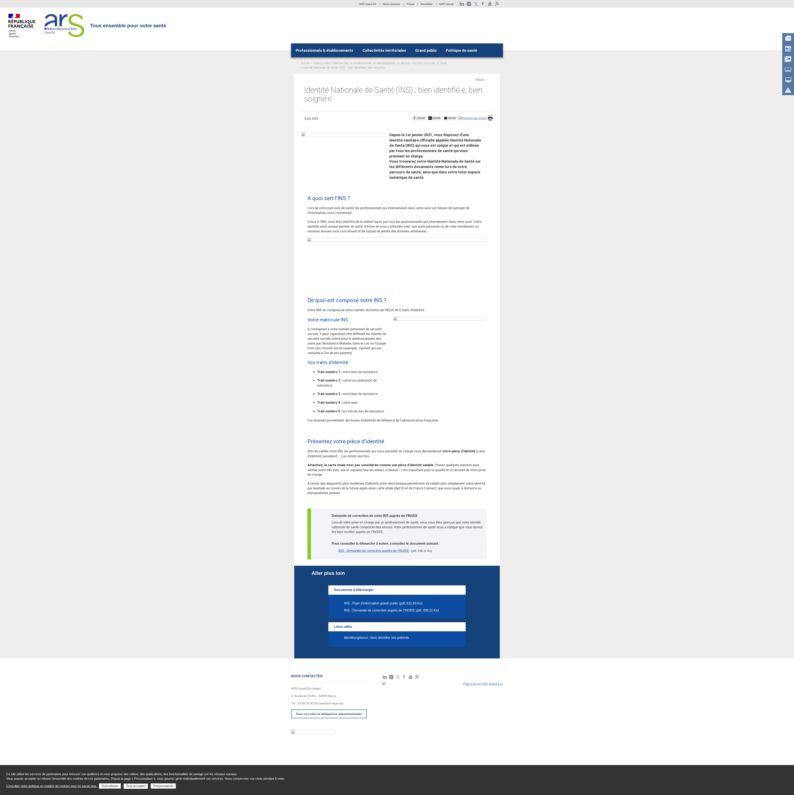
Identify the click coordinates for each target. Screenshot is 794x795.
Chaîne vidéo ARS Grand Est (490, 4)
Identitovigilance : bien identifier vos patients (376, 637)
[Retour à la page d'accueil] (64, 25)
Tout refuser (109, 786)
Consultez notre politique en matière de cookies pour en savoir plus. (52, 786)
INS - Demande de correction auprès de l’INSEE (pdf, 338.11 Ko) (391, 610)
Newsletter (427, 4)
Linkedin (462, 4)
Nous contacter (391, 4)
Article (480, 79)
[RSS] (497, 4)
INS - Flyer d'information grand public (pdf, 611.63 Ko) (383, 603)
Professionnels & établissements (324, 50)
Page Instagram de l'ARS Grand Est (469, 4)
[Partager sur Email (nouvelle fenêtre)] (472, 118)
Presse (410, 4)
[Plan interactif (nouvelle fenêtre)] (442, 710)
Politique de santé (461, 50)
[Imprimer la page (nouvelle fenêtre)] (490, 118)
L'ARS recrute (446, 4)
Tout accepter (136, 786)
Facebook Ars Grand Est (483, 4)
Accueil (305, 63)
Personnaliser (163, 786)
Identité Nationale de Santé (430, 63)
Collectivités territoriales (384, 50)
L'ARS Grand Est (367, 4)
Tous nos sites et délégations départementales (329, 714)
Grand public (426, 50)
